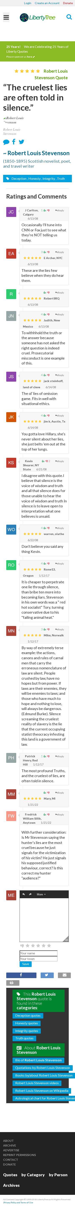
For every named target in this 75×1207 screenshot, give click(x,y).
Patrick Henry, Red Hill (30, 760)
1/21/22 (32, 804)
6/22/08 (32, 540)
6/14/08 (50, 387)
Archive (9, 1145)
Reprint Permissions (19, 1155)
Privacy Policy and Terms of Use (18, 1202)
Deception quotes (28, 1015)
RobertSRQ (51, 298)
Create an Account (47, 3)
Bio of (38, 1060)
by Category (33, 1174)
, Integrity (48, 178)
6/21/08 (41, 469)
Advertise (11, 1150)
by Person (58, 1174)
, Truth (60, 178)
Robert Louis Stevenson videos (37, 1083)
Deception (18, 178)
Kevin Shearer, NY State (31, 465)
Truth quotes (24, 1038)
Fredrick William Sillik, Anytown (32, 818)
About (8, 1140)
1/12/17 (43, 575)
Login (27, 3)
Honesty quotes (26, 1023)
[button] (23, 894)
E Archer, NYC (52, 258)
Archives (11, 1185)
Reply (61, 210)
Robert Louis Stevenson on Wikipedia (41, 1090)
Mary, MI (49, 798)
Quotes (10, 1174)
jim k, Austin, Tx (54, 421)
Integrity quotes (26, 1031)
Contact (10, 1159)
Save (25, 964)
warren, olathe (53, 534)
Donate (68, 3)
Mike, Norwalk (53, 635)
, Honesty (34, 178)
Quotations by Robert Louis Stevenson (42, 1068)
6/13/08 (32, 218)
